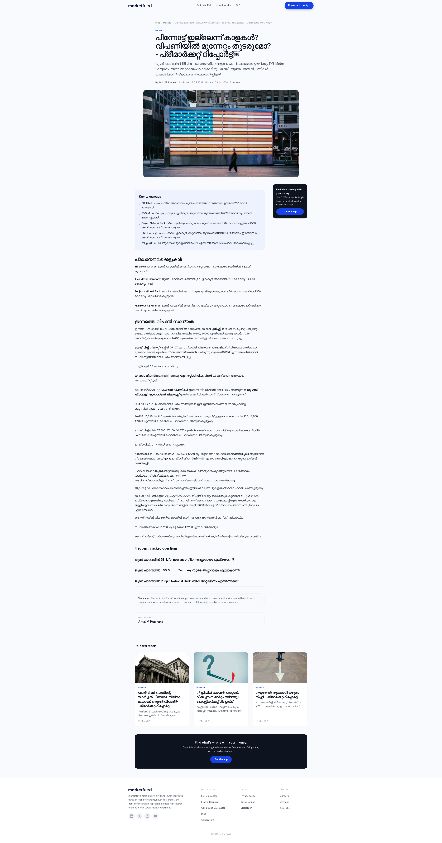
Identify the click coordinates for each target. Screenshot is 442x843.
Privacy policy (248, 795)
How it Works (223, 5)
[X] (139, 816)
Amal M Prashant (167, 82)
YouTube (285, 807)
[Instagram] (147, 816)
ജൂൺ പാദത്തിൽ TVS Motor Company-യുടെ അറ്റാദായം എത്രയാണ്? (187, 570)
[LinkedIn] (131, 816)
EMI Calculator (209, 795)
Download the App (299, 5)
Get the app (290, 211)
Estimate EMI (204, 5)
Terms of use (248, 801)
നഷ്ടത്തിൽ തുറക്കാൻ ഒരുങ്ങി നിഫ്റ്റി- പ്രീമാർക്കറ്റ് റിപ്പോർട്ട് (278, 694)
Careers (284, 795)
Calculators (207, 819)
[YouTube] (155, 816)
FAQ (238, 5)
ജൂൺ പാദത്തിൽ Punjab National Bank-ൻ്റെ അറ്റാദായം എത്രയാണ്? (186, 581)
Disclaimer (246, 807)
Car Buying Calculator (213, 807)
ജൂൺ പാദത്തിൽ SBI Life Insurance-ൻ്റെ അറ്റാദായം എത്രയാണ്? (184, 559)
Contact (284, 801)
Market (167, 22)
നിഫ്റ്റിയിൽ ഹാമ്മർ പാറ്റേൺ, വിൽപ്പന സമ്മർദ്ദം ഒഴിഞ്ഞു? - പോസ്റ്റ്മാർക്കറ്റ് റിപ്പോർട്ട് (218, 697)
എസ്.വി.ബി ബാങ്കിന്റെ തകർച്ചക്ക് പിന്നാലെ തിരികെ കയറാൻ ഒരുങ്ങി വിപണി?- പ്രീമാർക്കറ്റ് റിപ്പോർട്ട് (159, 699)
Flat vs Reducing (210, 801)
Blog (157, 22)
